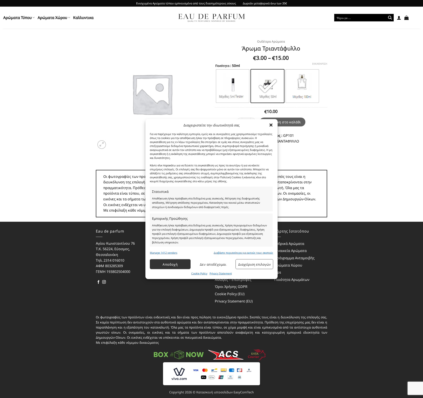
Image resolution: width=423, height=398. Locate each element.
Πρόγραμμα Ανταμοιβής (294, 257)
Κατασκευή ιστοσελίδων (214, 392)
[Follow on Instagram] (104, 282)
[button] (271, 125)
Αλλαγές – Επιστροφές (233, 279)
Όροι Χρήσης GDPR (231, 286)
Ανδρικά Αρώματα (289, 243)
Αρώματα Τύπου (17, 17)
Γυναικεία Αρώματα (290, 250)
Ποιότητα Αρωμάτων (291, 279)
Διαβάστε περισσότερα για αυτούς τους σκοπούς (243, 253)
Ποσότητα (222, 65)
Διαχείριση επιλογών (254, 264)
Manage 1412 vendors (163, 253)
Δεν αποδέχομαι (213, 264)
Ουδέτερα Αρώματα (271, 41)
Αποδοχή (170, 264)
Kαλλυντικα (83, 17)
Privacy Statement (221, 273)
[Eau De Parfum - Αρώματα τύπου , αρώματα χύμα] (211, 17)
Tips (277, 272)
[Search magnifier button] (390, 17)
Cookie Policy (199, 273)
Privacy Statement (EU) (234, 301)
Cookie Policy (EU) (230, 293)
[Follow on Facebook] (98, 282)
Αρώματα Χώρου (52, 17)
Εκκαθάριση (319, 63)
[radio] (232, 86)
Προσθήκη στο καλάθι (282, 122)
